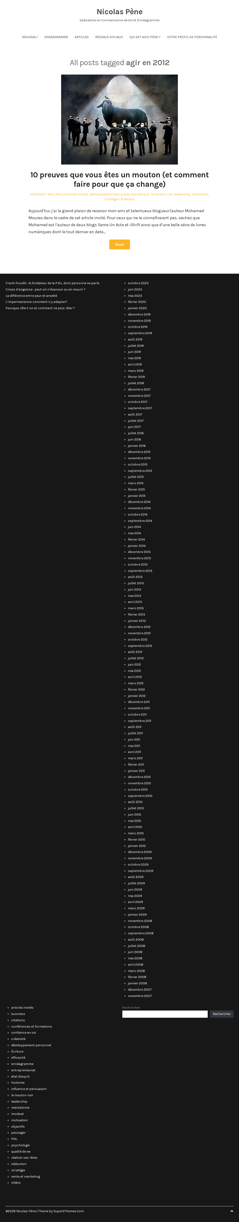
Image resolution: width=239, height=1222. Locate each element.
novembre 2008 (140, 921)
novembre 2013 (139, 558)
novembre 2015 (139, 458)
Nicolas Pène (119, 11)
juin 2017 (134, 427)
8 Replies (128, 199)
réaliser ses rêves (24, 1158)
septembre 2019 (140, 333)
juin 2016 (134, 439)
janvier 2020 (137, 308)
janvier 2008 (137, 983)
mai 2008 (135, 958)
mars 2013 (136, 608)
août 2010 (135, 802)
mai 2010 (134, 821)
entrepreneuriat (23, 1070)
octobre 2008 (138, 927)
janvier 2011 (136, 771)
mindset (17, 1114)
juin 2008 (135, 952)
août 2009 (136, 877)
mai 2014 (134, 533)
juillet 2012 (136, 658)
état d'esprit (140, 194)
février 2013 (136, 614)
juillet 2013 (136, 583)
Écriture (17, 1052)
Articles (82, 37)
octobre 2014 (138, 514)
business (18, 1014)
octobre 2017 (138, 402)
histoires (18, 1083)
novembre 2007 (140, 996)
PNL (14, 1139)
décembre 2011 (139, 702)
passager (18, 1133)
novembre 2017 (139, 396)
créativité (18, 1039)
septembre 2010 (140, 796)
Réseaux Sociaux (109, 37)
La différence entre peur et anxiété (31, 296)
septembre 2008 (141, 933)
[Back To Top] (231, 1211)
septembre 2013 (140, 571)
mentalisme (20, 1108)
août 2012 (135, 652)
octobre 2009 (138, 865)
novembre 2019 (139, 321)
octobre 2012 (138, 639)
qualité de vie (20, 1152)
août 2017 (135, 414)
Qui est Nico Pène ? (145, 37)
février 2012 (136, 690)
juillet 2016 (136, 433)
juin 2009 (135, 890)
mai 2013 (134, 596)
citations (18, 1020)
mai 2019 (134, 358)
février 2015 (136, 489)
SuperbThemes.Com (68, 1211)
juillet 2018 (136, 383)
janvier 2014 (137, 546)
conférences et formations (31, 1026)
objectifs (18, 1127)
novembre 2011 (139, 708)
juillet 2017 (136, 421)
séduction (18, 1164)
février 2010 (136, 840)
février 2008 (137, 977)
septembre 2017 (140, 408)
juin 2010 (134, 815)
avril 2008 (135, 965)
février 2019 (136, 377)
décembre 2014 (139, 502)
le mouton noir (162, 194)
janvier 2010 (137, 846)
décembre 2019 (139, 314)
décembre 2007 (140, 990)
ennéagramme (22, 1064)
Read (119, 244)
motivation (200, 194)
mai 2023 (135, 296)
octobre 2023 (138, 283)
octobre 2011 (137, 715)
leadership (182, 194)
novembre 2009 (140, 858)
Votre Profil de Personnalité (192, 37)
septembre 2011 (139, 721)
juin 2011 (134, 740)
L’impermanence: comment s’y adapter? (36, 302)
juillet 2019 (136, 346)
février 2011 (136, 765)
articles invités (77, 194)
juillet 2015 (136, 477)
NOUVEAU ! (30, 37)
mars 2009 (136, 908)
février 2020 (137, 302)
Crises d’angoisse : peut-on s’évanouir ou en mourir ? (45, 289)
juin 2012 (134, 665)
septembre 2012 (140, 646)
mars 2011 (135, 758)
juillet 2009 (136, 883)
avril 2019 (135, 364)
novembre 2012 (139, 633)
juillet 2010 (136, 808)
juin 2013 (134, 589)
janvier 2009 (137, 915)
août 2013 (135, 577)
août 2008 (136, 940)
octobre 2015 (138, 464)
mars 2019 (136, 371)
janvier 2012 (137, 696)
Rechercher (131, 1008)
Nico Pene (55, 194)
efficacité (18, 1058)
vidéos (16, 1183)
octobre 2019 (138, 327)
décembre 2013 (139, 552)
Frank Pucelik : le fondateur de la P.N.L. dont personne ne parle (52, 283)
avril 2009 (135, 902)
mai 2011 (134, 746)
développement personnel (110, 194)
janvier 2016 (137, 446)
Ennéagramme (56, 37)
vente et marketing (25, 1177)
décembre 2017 (139, 389)
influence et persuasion (29, 1089)
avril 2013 (135, 602)
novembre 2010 (139, 783)
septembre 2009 (140, 871)
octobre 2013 (138, 564)
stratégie (111, 199)
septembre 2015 (140, 471)
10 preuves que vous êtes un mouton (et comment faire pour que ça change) (119, 179)
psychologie (20, 1145)
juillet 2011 (135, 733)
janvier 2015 (137, 496)
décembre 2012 (139, 627)
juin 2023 (135, 289)
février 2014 (136, 539)
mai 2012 (134, 671)
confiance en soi (23, 1033)
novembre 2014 (139, 508)
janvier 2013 (137, 621)
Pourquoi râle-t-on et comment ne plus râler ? (40, 308)
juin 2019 (134, 352)
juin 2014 (134, 527)
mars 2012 (136, 683)
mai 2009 (135, 896)
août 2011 (134, 727)
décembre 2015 (139, 452)
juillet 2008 (136, 946)
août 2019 (135, 339)
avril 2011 (134, 752)
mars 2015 (136, 483)
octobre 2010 (138, 790)
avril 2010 (135, 827)
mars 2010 (136, 833)
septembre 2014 (140, 521)
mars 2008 (136, 971)
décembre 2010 (139, 777)
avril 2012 (135, 677)
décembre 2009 (140, 852)
